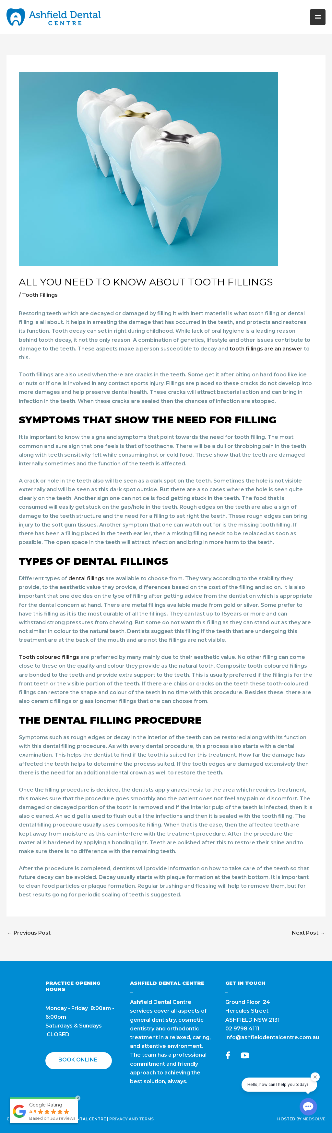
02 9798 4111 (242, 1029)
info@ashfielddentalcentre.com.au (272, 1037)
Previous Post (29, 933)
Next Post (308, 933)
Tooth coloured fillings (49, 657)
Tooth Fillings (40, 295)
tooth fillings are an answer (266, 349)
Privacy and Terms (131, 1118)
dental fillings (86, 578)
